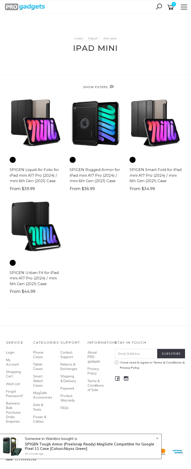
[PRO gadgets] (24, 6)
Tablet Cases (38, 366)
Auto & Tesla (38, 407)
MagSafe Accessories (41, 395)
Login (10, 352)
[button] (13, 160)
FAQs (64, 408)
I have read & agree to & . (152, 365)
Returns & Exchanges (68, 366)
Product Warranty (67, 398)
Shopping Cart (13, 374)
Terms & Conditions (167, 362)
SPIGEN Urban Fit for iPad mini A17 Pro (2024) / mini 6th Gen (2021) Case (34, 278)
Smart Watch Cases (38, 380)
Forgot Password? (14, 393)
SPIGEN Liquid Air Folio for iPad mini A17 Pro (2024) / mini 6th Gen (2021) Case (34, 175)
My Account (12, 362)
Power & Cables (39, 419)
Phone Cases (38, 354)
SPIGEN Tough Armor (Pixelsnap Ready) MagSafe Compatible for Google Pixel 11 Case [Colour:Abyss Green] (89, 446)
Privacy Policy (93, 371)
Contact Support (66, 354)
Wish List (13, 384)
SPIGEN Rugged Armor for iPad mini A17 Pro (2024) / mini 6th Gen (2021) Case (95, 175)
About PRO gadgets (94, 356)
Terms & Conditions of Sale (95, 385)
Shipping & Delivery (68, 378)
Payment (67, 388)
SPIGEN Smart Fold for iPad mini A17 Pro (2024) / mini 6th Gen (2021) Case (156, 175)
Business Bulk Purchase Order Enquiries (13, 412)
